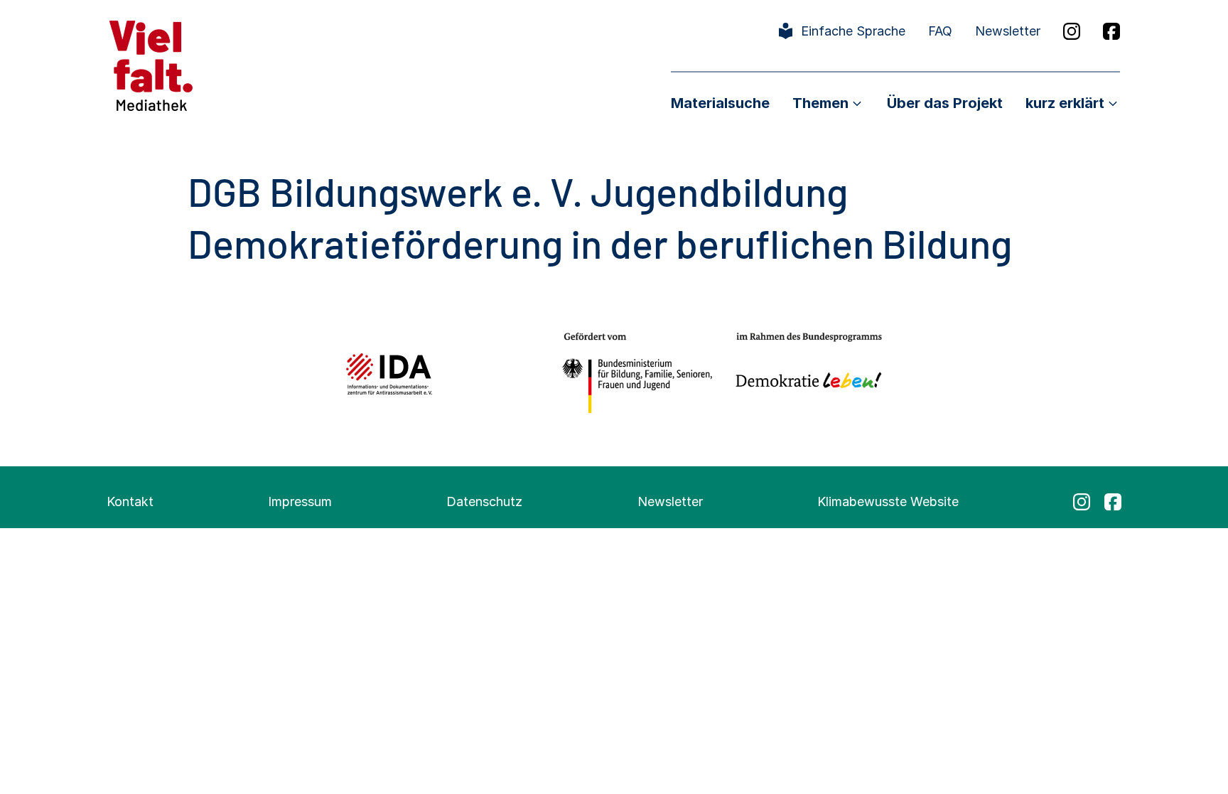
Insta (1071, 31)
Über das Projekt (945, 103)
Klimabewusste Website (888, 501)
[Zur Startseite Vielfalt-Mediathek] (151, 64)
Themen (820, 103)
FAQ (940, 30)
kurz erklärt (1064, 103)
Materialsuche (720, 103)
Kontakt (130, 501)
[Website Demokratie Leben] (805, 373)
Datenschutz (484, 501)
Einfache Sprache (853, 30)
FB (1111, 31)
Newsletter (1007, 30)
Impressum (300, 501)
